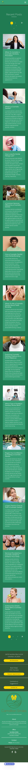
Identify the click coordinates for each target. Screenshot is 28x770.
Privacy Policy (12, 748)
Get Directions (14, 660)
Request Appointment (14, 674)
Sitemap (16, 748)
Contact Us (14, 687)
